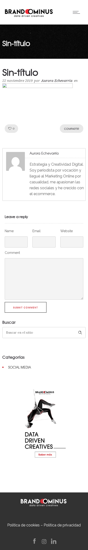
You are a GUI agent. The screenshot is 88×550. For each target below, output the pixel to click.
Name (9, 231)
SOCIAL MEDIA (19, 367)
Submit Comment (25, 307)
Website (66, 231)
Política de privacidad (62, 525)
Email (36, 231)
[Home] (29, 12)
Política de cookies (23, 525)
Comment (12, 253)
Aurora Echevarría (57, 81)
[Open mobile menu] (77, 12)
